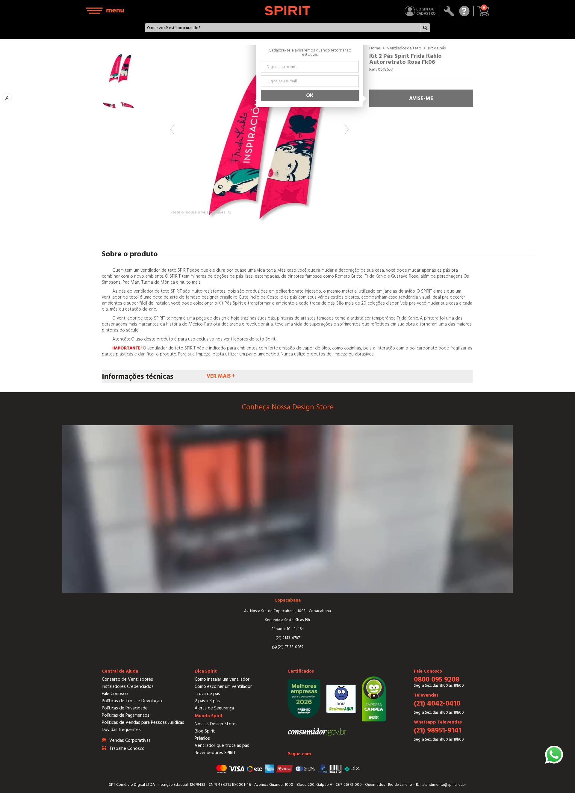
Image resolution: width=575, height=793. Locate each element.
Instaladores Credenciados (128, 686)
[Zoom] (259, 134)
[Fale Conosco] (464, 11)
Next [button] (347, 129)
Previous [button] (172, 129)
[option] (259, 134)
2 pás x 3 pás (207, 701)
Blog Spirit (205, 731)
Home (374, 48)
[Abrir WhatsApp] (554, 755)
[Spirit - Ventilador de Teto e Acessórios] (287, 10)
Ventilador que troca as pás (222, 745)
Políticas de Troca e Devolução (132, 701)
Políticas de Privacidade (125, 708)
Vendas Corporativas (130, 740)
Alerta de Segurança (214, 708)
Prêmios (202, 738)
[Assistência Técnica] (449, 11)
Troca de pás (207, 694)
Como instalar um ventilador (222, 679)
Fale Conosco (115, 694)
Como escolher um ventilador (223, 686)
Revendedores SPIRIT (215, 753)
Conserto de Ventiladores (127, 679)
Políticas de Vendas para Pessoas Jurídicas (143, 722)
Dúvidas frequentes (121, 730)
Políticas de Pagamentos (125, 715)
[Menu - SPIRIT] (105, 10)
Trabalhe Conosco (127, 748)
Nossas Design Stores (216, 724)
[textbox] (283, 27)
